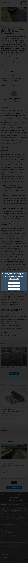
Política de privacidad (14, 278)
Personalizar (14, 285)
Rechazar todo (14, 288)
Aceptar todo (14, 282)
